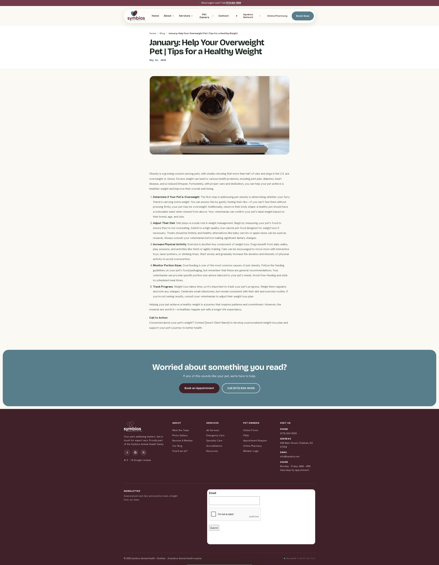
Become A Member (182, 440)
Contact (223, 15)
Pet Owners (204, 16)
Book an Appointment (199, 388)
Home (155, 15)
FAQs (246, 435)
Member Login (251, 451)
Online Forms (250, 430)
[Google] (135, 452)
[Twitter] (143, 452)
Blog (162, 33)
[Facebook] (127, 452)
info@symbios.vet (289, 456)
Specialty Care (214, 440)
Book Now (302, 15)
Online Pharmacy (277, 15)
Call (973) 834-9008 (241, 388)
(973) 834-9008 (233, 2)
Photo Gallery (180, 435)
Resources (212, 451)
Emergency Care (215, 435)
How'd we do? (179, 451)
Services (184, 15)
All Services (212, 430)
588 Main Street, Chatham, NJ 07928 (296, 444)
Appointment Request (255, 440)
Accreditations (214, 445)
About (167, 15)
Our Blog (177, 445)
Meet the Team (180, 430)
